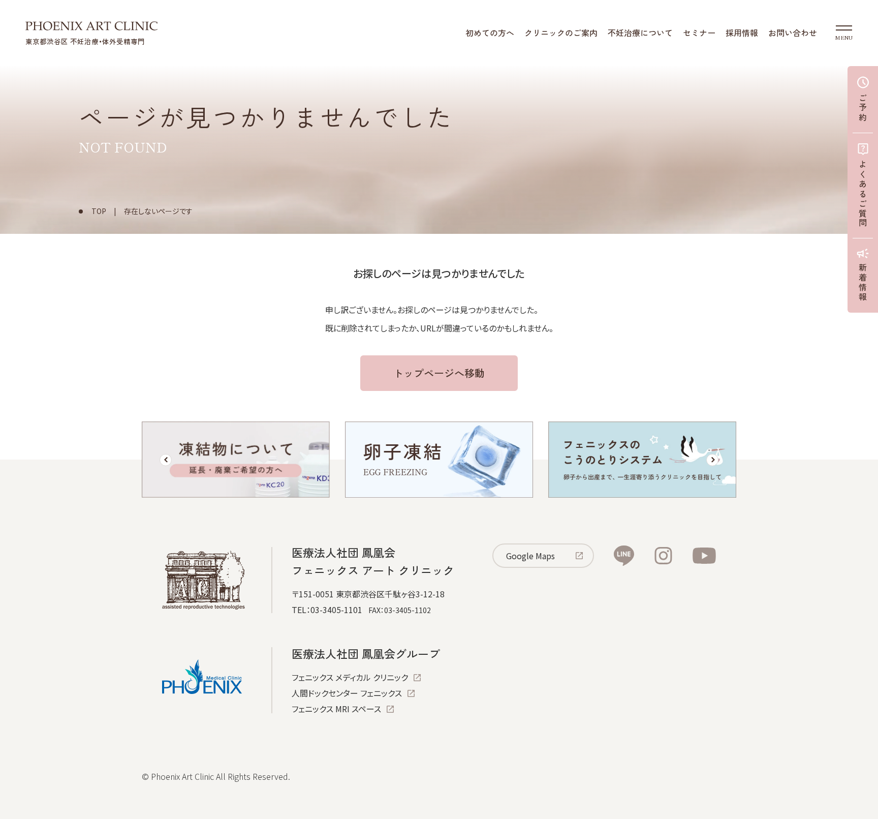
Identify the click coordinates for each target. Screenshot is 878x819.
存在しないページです (158, 211)
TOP (98, 211)
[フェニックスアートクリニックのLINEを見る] (624, 555)
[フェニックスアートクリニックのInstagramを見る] (663, 555)
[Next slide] (712, 460)
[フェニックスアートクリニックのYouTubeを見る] (704, 555)
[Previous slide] (166, 460)
